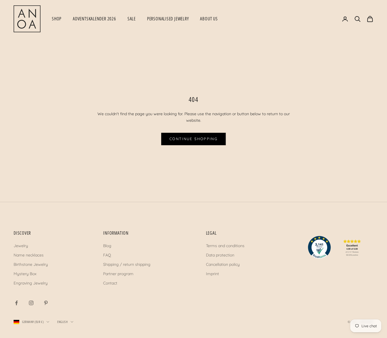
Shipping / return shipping (126, 264)
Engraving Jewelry (31, 283)
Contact (110, 283)
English (62, 322)
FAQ (107, 255)
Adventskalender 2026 (94, 19)
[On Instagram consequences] (31, 303)
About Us (209, 19)
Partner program (118, 273)
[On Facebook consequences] (16, 303)
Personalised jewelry (168, 19)
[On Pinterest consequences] (46, 303)
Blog (107, 245)
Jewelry (21, 245)
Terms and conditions (225, 245)
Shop (56, 19)
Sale (131, 19)
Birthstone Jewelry (31, 264)
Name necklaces (29, 255)
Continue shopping (193, 138)
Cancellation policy (223, 264)
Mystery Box (25, 273)
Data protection (220, 255)
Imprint (212, 273)
